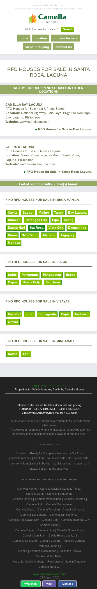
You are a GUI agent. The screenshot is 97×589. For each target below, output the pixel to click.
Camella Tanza (71, 488)
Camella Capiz (25, 509)
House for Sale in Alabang (28, 561)
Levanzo (21, 551)
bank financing (62, 463)
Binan (12, 235)
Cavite (13, 212)
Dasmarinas (77, 227)
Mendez (14, 242)
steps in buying (37, 47)
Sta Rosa (37, 227)
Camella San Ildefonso (63, 514)
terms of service (58, 468)
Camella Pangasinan (48, 499)
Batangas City (36, 220)
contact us (63, 47)
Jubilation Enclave (70, 551)
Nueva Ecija (32, 282)
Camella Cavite (49, 488)
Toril (26, 354)
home (24, 38)
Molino (44, 212)
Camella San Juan (34, 535)
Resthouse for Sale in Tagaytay (66, 561)
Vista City (55, 227)
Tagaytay (67, 235)
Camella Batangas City (75, 519)
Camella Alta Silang (25, 540)
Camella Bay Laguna (23, 104)
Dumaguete (47, 314)
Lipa (55, 220)
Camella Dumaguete (59, 504)
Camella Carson (50, 540)
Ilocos (71, 274)
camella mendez (21, 458)
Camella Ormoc (72, 509)
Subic (12, 274)
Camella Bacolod (74, 499)
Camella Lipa (45, 530)
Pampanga (30, 274)
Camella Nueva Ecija (70, 530)
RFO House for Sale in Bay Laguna (65, 129)
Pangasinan (52, 274)
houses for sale (65, 38)
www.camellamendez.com (49, 574)
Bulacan (14, 220)
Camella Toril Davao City (23, 519)
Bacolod (14, 314)
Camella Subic (35, 493)
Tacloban (81, 314)
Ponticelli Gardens (74, 540)
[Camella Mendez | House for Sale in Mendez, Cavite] (48, 18)
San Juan (53, 282)
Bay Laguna (77, 212)
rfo (70, 458)
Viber (49, 583)
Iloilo (29, 314)
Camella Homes (27, 488)
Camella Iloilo (34, 504)
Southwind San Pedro (49, 556)
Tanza (58, 212)
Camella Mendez (49, 566)
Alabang (49, 235)
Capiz (65, 314)
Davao (13, 354)
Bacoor (28, 212)
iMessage (67, 583)
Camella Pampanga (59, 493)
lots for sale (81, 458)
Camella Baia (50, 519)
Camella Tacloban (48, 509)
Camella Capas (25, 530)
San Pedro (30, 235)
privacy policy (38, 468)
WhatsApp (30, 583)
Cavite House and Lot (61, 535)
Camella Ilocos (49, 525)
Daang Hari (16, 227)
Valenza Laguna (19, 147)
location (41, 38)
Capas (13, 282)
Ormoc (13, 322)
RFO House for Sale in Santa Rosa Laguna (59, 171)
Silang (69, 220)
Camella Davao (22, 499)
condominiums (20, 463)
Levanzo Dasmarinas (43, 551)
